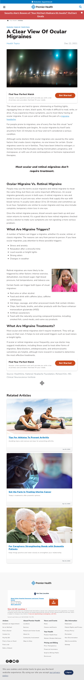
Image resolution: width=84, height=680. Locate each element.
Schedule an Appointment (11, 624)
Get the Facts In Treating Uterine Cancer (30, 492)
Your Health (13, 20)
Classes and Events (50, 627)
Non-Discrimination (71, 637)
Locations (26, 624)
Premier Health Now (50, 635)
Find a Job (6, 644)
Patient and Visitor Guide (31, 631)
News (46, 624)
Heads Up (17, 27)
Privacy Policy (69, 631)
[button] (4, 7)
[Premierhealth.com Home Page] (8, 20)
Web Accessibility (71, 641)
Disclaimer (68, 634)
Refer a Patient (7, 648)
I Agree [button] (69, 672)
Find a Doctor (7, 631)
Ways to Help (27, 641)
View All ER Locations (17, 609)
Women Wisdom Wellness (52, 638)
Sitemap (67, 644)
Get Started (65, 95)
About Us (26, 634)
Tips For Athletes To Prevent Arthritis (29, 437)
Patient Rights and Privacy (73, 627)
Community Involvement (31, 637)
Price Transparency (50, 646)
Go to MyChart (7, 627)
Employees (68, 624)
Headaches (10, 27)
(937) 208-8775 (16, 604)
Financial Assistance (51, 649)
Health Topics (25, 27)
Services (26, 627)
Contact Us (6, 634)
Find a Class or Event (9, 641)
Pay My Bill (6, 637)
